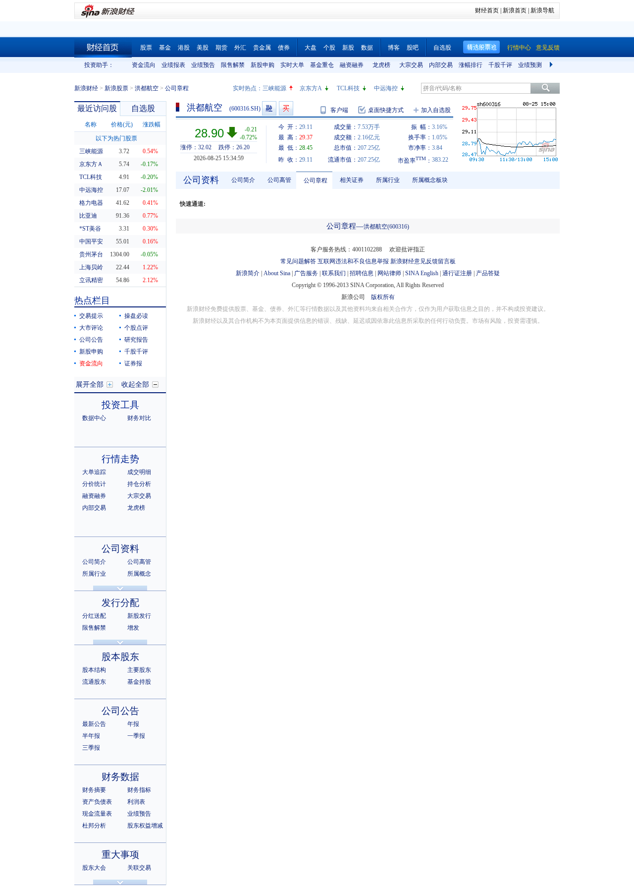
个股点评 (136, 327)
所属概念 (139, 573)
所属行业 (94, 573)
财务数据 (120, 777)
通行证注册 (457, 273)
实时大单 (292, 64)
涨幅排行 (470, 64)
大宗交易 (411, 64)
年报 (133, 723)
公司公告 (91, 339)
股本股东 (120, 657)
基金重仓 (322, 64)
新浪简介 (248, 273)
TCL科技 (348, 88)
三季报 (91, 747)
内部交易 (441, 64)
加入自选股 (436, 110)
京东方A (311, 88)
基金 (165, 47)
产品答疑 (488, 273)
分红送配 (94, 615)
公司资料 (120, 548)
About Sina (277, 273)
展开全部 (90, 384)
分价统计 (94, 483)
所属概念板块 (430, 180)
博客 (394, 47)
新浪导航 (542, 10)
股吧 (413, 47)
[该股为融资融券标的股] (269, 108)
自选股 (442, 47)
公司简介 (94, 561)
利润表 (136, 801)
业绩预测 (530, 64)
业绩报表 (173, 64)
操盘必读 (136, 315)
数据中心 (94, 418)
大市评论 (91, 327)
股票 (146, 47)
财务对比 (139, 418)
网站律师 (389, 273)
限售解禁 (233, 64)
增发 (133, 627)
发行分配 (120, 602)
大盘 (311, 47)
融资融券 (352, 64)
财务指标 (139, 789)
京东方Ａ (91, 164)
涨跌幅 (151, 124)
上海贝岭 (91, 267)
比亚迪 (88, 215)
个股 (329, 47)
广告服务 (306, 273)
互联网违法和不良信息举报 (353, 261)
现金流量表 (97, 813)
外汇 (240, 47)
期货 (221, 47)
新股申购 (262, 64)
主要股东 (139, 669)
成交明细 (139, 472)
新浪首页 (515, 10)
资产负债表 (97, 801)
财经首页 (487, 10)
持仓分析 (139, 483)
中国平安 (91, 241)
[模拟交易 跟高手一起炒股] (286, 108)
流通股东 (94, 681)
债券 (284, 47)
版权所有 (383, 297)
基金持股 (139, 681)
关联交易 (139, 867)
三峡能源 (274, 88)
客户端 (339, 110)
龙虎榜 (381, 64)
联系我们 (334, 273)
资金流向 (144, 64)
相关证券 (352, 180)
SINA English (421, 273)
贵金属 (262, 47)
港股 (184, 47)
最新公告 (94, 723)
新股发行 (139, 615)
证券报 (133, 363)
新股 (348, 47)
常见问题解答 (298, 261)
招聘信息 (361, 273)
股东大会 (94, 867)
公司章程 (315, 180)
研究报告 (136, 339)
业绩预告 (203, 64)
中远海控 (386, 88)
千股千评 (500, 64)
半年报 (91, 735)
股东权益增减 (145, 825)
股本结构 (94, 669)
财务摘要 (94, 789)
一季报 (136, 735)
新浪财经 (86, 88)
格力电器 (91, 202)
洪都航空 (146, 88)
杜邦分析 (94, 825)
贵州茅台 (91, 254)
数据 (367, 47)
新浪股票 (116, 88)
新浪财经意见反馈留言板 (423, 261)
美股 (203, 47)
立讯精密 (91, 280)
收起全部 (135, 384)
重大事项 (120, 854)
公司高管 (139, 561)
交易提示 (91, 315)
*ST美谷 (90, 228)
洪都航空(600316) (386, 226)
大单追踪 (94, 472)
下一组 (552, 65)
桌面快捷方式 (386, 110)
